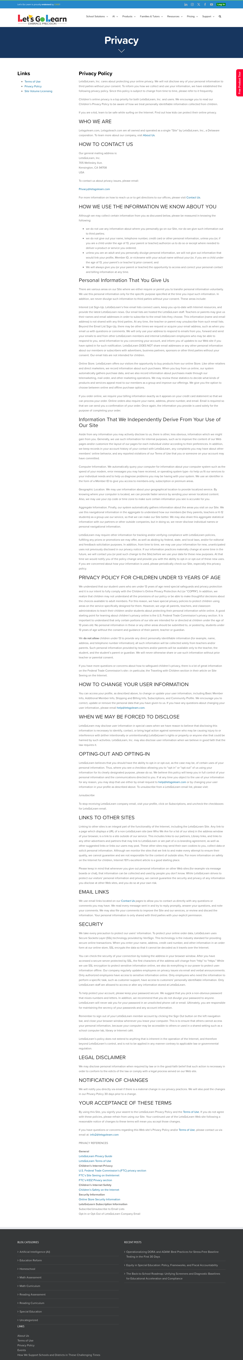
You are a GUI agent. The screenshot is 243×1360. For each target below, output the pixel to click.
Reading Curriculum (32, 1303)
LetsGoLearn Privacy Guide (95, 1156)
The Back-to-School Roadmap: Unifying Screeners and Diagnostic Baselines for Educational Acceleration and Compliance (173, 1275)
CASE (57, 4)
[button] (220, 16)
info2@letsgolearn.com (104, 1135)
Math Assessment (30, 1277)
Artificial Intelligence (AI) (35, 1251)
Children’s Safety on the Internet (99, 1190)
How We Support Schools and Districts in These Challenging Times (58, 1355)
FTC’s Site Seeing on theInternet (99, 1175)
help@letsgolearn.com (131, 708)
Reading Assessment (33, 1294)
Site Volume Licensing (38, 91)
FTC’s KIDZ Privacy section (95, 1180)
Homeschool (27, 1269)
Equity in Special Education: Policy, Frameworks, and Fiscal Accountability (172, 1265)
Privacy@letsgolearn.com (94, 189)
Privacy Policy (33, 86)
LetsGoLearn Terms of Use (95, 1161)
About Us (149, 135)
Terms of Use (33, 81)
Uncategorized (29, 1320)
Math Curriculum (30, 1286)
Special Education (31, 1311)
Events (21, 1350)
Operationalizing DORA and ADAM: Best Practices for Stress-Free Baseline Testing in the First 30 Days (172, 1254)
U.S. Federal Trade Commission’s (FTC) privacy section (112, 1170)
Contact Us (193, 197)
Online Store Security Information (99, 1199)
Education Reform (31, 1260)
